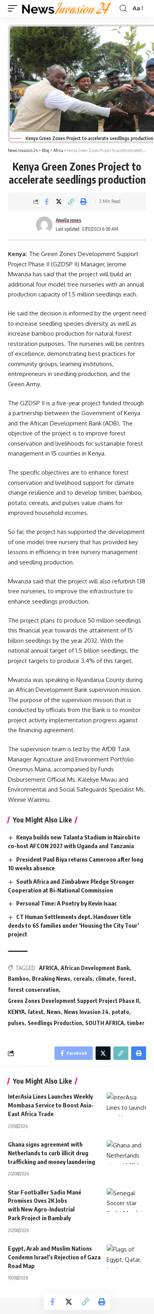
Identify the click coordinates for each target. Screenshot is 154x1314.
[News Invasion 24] (67, 8)
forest (126, 978)
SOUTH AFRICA (104, 1023)
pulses (16, 1023)
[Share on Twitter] (58, 201)
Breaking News (51, 978)
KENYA (16, 1011)
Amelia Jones (68, 220)
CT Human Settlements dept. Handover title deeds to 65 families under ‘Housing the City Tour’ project (73, 925)
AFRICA (48, 968)
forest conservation (33, 989)
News (54, 1011)
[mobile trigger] (14, 8)
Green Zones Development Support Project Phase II (73, 1000)
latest (35, 1011)
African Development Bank (95, 968)
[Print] (83, 201)
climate (105, 978)
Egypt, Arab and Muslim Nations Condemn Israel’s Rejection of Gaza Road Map (54, 1257)
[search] (123, 8)
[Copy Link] (71, 201)
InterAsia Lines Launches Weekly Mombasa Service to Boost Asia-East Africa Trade (51, 1105)
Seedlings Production (55, 1023)
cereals (82, 978)
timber (136, 1023)
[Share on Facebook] (46, 201)
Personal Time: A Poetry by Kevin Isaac (66, 903)
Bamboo (18, 978)
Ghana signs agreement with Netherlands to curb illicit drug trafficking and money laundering (52, 1153)
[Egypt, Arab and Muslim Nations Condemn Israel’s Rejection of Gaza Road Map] (126, 1256)
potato (120, 1011)
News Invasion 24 (86, 1011)
